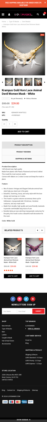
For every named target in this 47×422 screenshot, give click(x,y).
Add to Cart (23, 132)
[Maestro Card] (18, 402)
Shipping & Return (31, 355)
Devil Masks (26, 21)
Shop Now (23, 5)
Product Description (23, 145)
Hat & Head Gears (8, 341)
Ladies (4, 335)
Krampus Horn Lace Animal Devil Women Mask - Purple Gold (33, 260)
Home (4, 21)
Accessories (6, 344)
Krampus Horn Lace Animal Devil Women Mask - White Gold (11, 260)
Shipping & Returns (23, 159)
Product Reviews (23, 152)
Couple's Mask (7, 338)
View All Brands (34, 329)
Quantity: (5, 120)
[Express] (24, 402)
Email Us (28, 340)
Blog (27, 343)
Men (3, 332)
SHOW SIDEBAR (23, 420)
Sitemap (35, 390)
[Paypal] (30, 402)
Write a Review (31, 98)
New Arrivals (6, 326)
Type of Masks (14, 21)
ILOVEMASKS (29, 326)
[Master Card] (11, 402)
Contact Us (11, 390)
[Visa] (5, 402)
